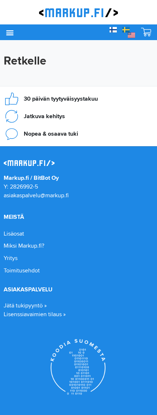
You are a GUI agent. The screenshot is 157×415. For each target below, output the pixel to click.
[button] (10, 32)
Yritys (11, 258)
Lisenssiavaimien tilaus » (35, 314)
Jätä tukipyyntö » (25, 305)
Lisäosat (14, 233)
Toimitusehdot (22, 270)
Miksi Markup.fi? (24, 245)
